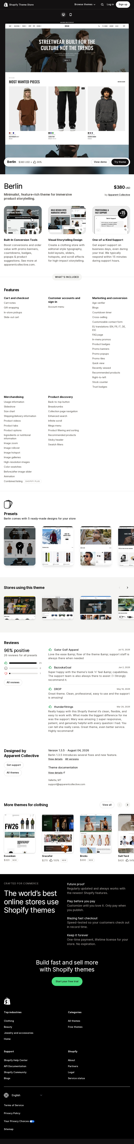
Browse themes (83, 4)
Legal (71, 1072)
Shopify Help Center (16, 1060)
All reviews (13, 682)
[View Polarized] (96, 545)
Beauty (8, 1026)
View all (107, 804)
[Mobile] (70, 14)
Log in (110, 4)
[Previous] (119, 587)
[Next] (127, 587)
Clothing (9, 1020)
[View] (19, 608)
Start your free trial (67, 981)
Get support (14, 765)
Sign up (123, 4)
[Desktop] (63, 14)
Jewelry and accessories (18, 1032)
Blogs (7, 1078)
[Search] (102, 4)
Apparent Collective (119, 194)
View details (55, 759)
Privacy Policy (12, 1113)
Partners (73, 1066)
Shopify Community (15, 1072)
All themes (13, 772)
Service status (76, 1078)
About (71, 1060)
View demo (100, 161)
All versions (72, 759)
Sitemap (8, 1129)
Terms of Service (14, 1105)
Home (7, 1039)
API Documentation (15, 1066)
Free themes (75, 1026)
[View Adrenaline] (58, 545)
